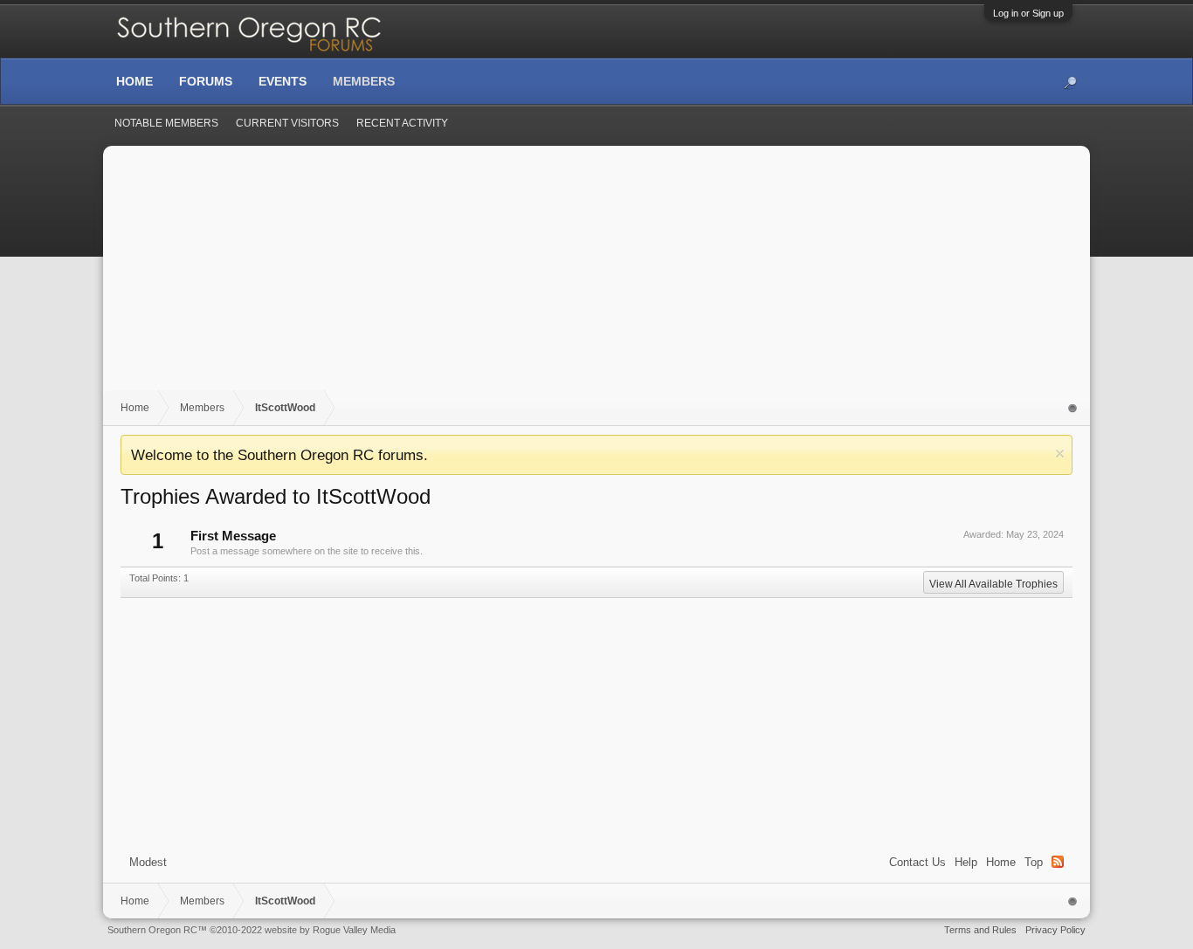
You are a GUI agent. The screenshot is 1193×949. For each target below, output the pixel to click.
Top (1033, 862)
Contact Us (917, 862)
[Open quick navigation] (1073, 408)
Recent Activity (402, 123)
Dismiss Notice (1059, 453)
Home (1001, 862)
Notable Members (166, 123)
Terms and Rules (980, 930)
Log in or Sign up (1028, 13)
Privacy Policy (1055, 930)
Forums (205, 81)
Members (364, 81)
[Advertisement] (596, 277)
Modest (148, 862)
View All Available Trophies (993, 584)
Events (283, 81)
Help (966, 862)
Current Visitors (287, 123)
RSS (1058, 862)
